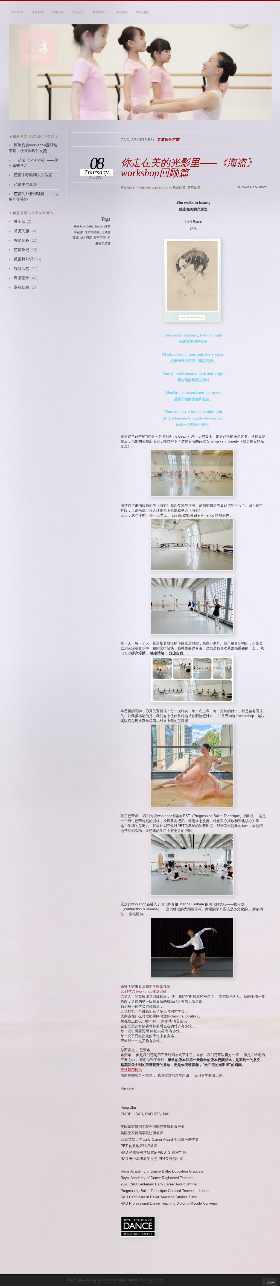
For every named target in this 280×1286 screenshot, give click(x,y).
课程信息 (38, 12)
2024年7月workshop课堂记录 (144, 992)
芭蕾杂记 (21, 250)
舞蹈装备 (58, 12)
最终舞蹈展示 (131, 1070)
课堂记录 (193, 187)
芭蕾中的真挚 (25, 185)
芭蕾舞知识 (99, 12)
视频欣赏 (179, 187)
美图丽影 (122, 12)
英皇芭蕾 (100, 237)
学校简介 (17, 12)
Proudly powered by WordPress (90, 1280)
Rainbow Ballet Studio (88, 226)
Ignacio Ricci (154, 1280)
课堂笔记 (78, 12)
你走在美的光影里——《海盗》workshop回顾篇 (188, 167)
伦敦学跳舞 (92, 232)
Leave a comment (253, 187)
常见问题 (142, 12)
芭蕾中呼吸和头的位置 (33, 175)
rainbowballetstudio (152, 187)
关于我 (19, 221)
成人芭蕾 (86, 237)
